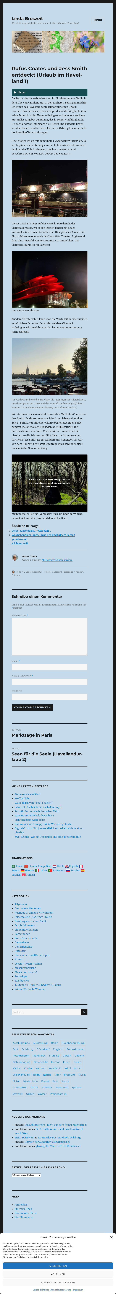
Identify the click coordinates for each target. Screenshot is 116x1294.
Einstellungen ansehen (58, 1282)
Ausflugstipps (21, 1042)
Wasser (42, 1093)
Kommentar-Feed (26, 1213)
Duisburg (27, 1049)
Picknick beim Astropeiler (30, 819)
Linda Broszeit (27, 18)
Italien (77, 1062)
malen (47, 1074)
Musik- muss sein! (53, 572)
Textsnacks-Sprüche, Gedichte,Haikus (38, 984)
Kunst (78, 1068)
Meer (57, 1074)
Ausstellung (40, 1042)
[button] (111, 1237)
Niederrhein (30, 1081)
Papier (45, 1081)
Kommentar (20, 615)
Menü (98, 20)
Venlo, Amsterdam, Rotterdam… (31, 530)
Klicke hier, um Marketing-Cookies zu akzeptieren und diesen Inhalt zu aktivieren (49, 483)
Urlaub (30, 1093)
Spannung (61, 1087)
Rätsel (34, 1087)
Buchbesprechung (73, 1042)
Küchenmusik (20, 543)
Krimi (67, 1068)
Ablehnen (58, 1274)
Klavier (28, 1068)
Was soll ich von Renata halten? (34, 802)
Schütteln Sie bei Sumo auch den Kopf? (38, 807)
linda (18, 572)
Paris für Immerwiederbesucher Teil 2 (37, 811)
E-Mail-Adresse (22, 676)
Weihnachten (58, 1093)
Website (17, 691)
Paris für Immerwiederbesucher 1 (34, 815)
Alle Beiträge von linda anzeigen (57, 560)
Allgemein (21, 904)
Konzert (79, 572)
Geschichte (41, 1062)
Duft (15, 1049)
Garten (67, 1055)
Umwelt (18, 1093)
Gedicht (79, 1055)
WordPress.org (23, 1217)
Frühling (54, 1055)
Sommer (46, 1087)
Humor (55, 1062)
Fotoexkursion (75, 1049)
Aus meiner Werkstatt (28, 908)
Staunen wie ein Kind (27, 794)
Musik (82, 1074)
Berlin (54, 1042)
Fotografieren (21, 1055)
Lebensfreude (21, 1074)
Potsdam (16, 575)
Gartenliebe (22, 942)
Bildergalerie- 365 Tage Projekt (33, 916)
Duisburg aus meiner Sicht (30, 921)
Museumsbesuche (25, 967)
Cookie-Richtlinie (41, 1290)
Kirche (17, 1068)
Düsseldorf (43, 1049)
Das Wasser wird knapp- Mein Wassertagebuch (43, 824)
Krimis (19, 959)
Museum (69, 1074)
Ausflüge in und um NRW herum (34, 912)
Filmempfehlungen (26, 929)
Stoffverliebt (22, 798)
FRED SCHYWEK (24, 1137)
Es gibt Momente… (26, 925)
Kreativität (54, 1068)
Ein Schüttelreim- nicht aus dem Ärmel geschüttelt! (56, 1124)
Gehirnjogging (23, 946)
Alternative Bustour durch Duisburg (59, 1137)
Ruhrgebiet (20, 1087)
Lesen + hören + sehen (28, 963)
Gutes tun (20, 950)
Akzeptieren (58, 1265)
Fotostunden (22, 933)
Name (16, 661)
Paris (55, 1081)
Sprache (77, 1087)
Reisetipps (68, 572)
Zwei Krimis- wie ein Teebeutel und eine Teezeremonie (48, 836)
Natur (16, 1081)
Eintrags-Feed (23, 1208)
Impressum (77, 1290)
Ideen (66, 1062)
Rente (65, 1081)
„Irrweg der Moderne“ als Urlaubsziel (47, 1141)
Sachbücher (22, 980)
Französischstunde (26, 938)
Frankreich (39, 1055)
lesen (36, 1074)
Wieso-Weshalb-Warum (29, 989)
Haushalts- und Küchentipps (32, 955)
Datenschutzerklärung (60, 1290)
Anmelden (21, 1204)
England (58, 1049)
